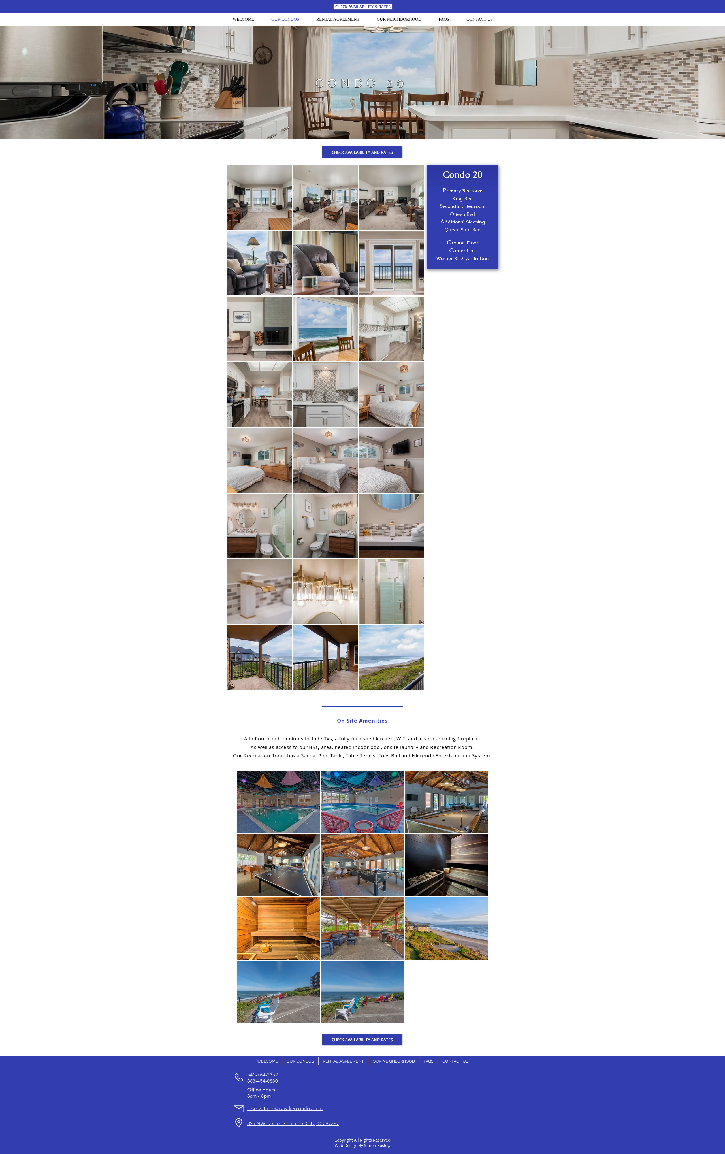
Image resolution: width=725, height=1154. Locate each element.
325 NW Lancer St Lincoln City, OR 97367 (293, 1123)
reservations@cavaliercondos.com (285, 1108)
